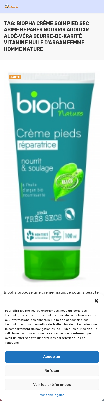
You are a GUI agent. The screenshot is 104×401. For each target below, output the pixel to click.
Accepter (52, 356)
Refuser (52, 370)
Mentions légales (52, 395)
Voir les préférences (52, 384)
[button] (96, 300)
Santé (15, 77)
